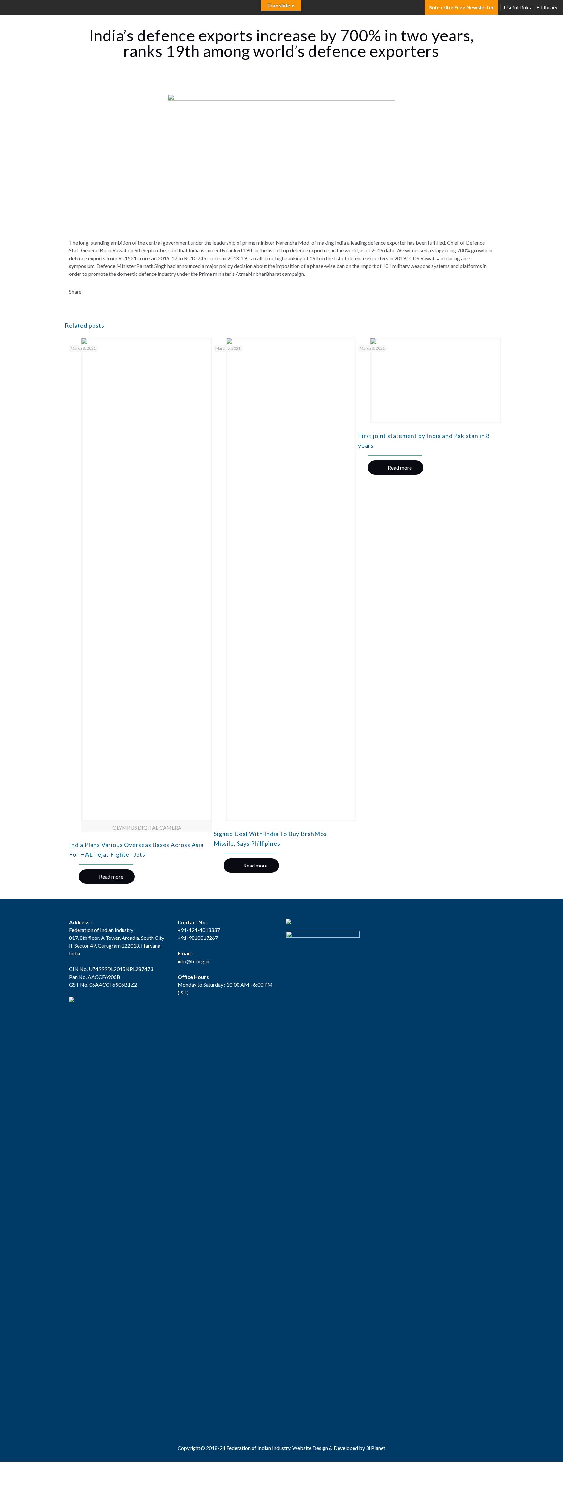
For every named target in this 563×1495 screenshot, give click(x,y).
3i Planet (375, 1448)
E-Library (546, 7)
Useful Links (517, 7)
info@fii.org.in (193, 961)
